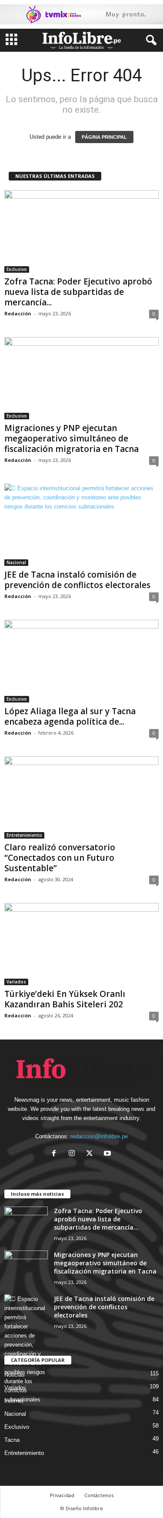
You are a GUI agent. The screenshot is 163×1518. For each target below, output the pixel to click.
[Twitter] (91, 1154)
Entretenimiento (24, 835)
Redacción (17, 313)
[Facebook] (56, 1154)
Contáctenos (98, 1495)
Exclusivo (17, 269)
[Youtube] (108, 1154)
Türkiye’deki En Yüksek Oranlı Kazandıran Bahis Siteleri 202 (64, 999)
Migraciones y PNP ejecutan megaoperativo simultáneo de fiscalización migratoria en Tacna (71, 438)
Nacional (16, 562)
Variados (16, 982)
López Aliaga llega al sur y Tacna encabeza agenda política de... (70, 716)
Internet (13, 1401)
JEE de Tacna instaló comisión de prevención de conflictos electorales (77, 580)
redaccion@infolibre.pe (99, 1136)
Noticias (14, 1374)
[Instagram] (74, 1154)
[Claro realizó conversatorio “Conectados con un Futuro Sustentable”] (81, 797)
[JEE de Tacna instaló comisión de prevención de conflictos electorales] (81, 525)
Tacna (12, 1440)
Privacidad (62, 1495)
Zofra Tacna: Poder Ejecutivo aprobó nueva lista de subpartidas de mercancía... (78, 292)
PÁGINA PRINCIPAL (104, 137)
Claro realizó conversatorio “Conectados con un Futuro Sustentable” (59, 858)
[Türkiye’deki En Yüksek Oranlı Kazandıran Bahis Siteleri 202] (81, 944)
